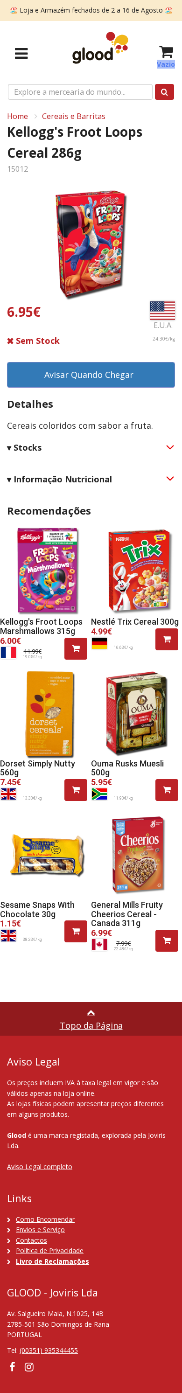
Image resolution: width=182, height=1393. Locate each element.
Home (17, 116)
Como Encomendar (45, 1219)
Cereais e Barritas (73, 116)
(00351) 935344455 (49, 1350)
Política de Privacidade (50, 1250)
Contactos (31, 1240)
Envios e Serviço (40, 1229)
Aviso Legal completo (39, 1166)
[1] (75, 649)
